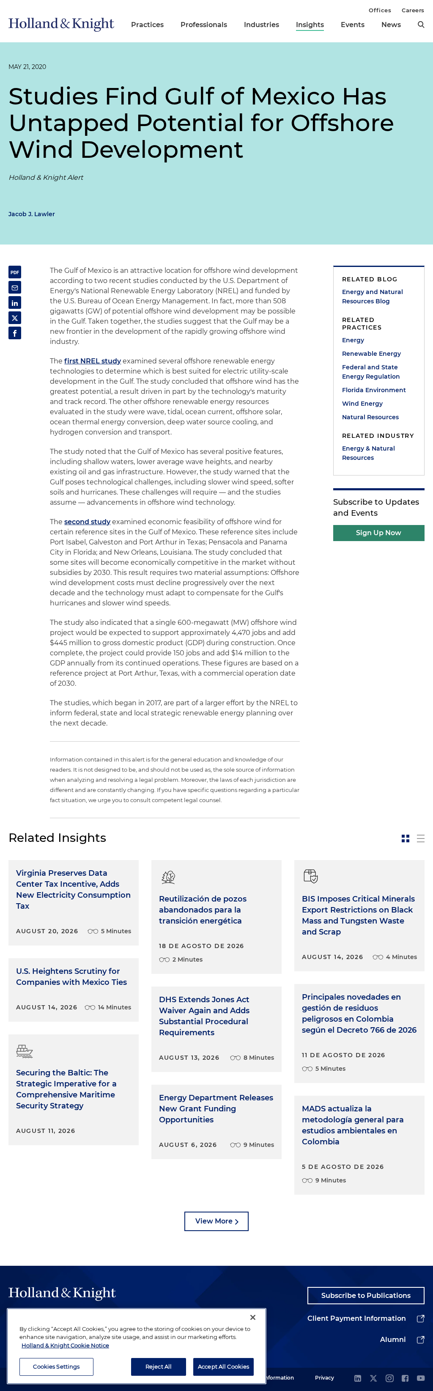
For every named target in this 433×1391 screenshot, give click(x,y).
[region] (136, 1346)
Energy (353, 340)
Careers (413, 10)
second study (87, 522)
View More (214, 1221)
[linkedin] (357, 1379)
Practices (147, 25)
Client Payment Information (356, 1318)
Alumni (393, 1340)
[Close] (253, 1317)
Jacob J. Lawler (31, 214)
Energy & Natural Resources (368, 453)
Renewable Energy (371, 353)
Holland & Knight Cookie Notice (65, 1345)
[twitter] (373, 1379)
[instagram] (389, 1379)
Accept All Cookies (223, 1366)
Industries (261, 25)
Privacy (324, 1378)
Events (352, 25)
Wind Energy (362, 403)
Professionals (204, 25)
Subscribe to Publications (366, 1296)
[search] (421, 24)
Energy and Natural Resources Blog (372, 296)
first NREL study (92, 361)
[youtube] (421, 1379)
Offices (380, 10)
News (391, 25)
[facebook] (405, 1379)
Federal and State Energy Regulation (371, 371)
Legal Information (271, 1378)
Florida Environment (374, 390)
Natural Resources (370, 417)
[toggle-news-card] (405, 838)
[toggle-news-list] (421, 838)
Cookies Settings (56, 1366)
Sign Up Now (378, 533)
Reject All (158, 1366)
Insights (310, 25)
